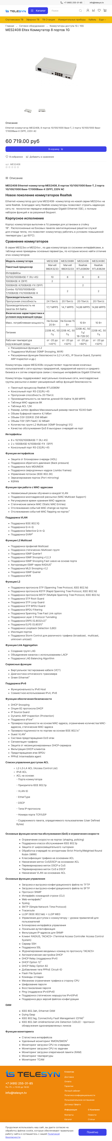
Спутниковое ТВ (14, 19)
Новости (92, 1115)
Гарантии (68, 1086)
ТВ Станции (48, 19)
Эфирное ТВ (32, 19)
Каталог (41, 10)
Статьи (91, 1119)
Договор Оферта (72, 1104)
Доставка (69, 1077)
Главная (9, 25)
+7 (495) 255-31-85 (73, 2)
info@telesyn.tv (97, 2)
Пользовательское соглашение (79, 1100)
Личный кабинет (72, 1091)
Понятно (92, 1132)
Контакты (69, 1115)
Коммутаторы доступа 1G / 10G (67, 25)
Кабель (92, 19)
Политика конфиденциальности (79, 1095)
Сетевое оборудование (32, 25)
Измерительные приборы (72, 19)
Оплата (67, 1081)
